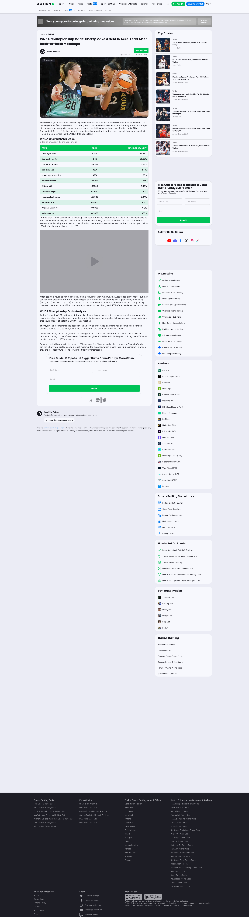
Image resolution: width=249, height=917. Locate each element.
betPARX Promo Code (180, 849)
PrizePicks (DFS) (169, 431)
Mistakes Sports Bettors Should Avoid (178, 568)
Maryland (129, 815)
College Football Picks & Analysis (93, 811)
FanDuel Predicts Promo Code (183, 819)
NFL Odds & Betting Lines (45, 804)
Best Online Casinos (166, 644)
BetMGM (166, 382)
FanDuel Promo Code (179, 841)
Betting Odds (168, 533)
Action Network (53, 51)
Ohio (127, 841)
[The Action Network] (45, 4)
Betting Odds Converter (172, 515)
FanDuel (165, 486)
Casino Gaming (168, 638)
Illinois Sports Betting (171, 299)
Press (36, 914)
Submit (94, 388)
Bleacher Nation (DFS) (171, 462)
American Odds (168, 597)
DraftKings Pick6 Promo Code (183, 860)
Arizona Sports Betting (171, 335)
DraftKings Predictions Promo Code (185, 830)
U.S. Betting (165, 273)
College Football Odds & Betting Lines (49, 811)
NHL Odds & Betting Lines (45, 826)
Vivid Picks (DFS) (169, 468)
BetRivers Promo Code (180, 856)
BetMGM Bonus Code (180, 807)
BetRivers (166, 419)
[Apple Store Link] (133, 897)
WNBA (51, 34)
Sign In (208, 4)
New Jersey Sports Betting (173, 323)
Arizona (128, 819)
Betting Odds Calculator (172, 503)
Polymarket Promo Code (181, 815)
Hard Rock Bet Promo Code (182, 852)
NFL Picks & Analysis (88, 804)
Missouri (128, 856)
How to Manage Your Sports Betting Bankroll (181, 581)
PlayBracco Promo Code (181, 879)
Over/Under (167, 616)
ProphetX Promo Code (180, 834)
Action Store (39, 910)
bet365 (165, 370)
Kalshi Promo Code (178, 822)
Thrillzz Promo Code (179, 882)
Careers (37, 906)
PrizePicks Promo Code (180, 886)
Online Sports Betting (171, 280)
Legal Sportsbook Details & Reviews (177, 550)
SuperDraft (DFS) (169, 480)
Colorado (129, 822)
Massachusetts (131, 845)
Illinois (127, 834)
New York (129, 807)
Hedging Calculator (170, 521)
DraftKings (166, 388)
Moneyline (166, 609)
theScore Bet (167, 401)
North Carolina (131, 852)
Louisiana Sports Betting (172, 292)
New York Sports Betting (172, 286)
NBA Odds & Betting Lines (45, 807)
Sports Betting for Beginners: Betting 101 (179, 556)
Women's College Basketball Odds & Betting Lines (54, 819)
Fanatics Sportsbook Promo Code (185, 804)
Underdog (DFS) (169, 425)
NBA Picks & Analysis (88, 807)
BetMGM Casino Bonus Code (170, 656)
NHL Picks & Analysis (88, 822)
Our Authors (39, 899)
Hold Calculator (168, 527)
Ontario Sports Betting (171, 353)
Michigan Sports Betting (172, 329)
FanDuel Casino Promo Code (170, 668)
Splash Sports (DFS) (170, 474)
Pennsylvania (130, 830)
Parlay (165, 628)
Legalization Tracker (133, 804)
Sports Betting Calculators (176, 496)
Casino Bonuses (164, 650)
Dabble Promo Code (179, 864)
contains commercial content (53, 428)
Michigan (128, 837)
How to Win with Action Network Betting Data (181, 574)
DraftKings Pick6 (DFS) (172, 456)
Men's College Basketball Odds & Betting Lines (53, 815)
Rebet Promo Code (179, 875)
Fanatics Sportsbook (171, 376)
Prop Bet (166, 622)
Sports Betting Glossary (172, 562)
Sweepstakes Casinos (167, 674)
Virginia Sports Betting (171, 317)
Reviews (163, 363)
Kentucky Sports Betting (172, 341)
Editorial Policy (40, 903)
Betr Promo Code (178, 871)
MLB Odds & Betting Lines (45, 822)
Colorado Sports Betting (172, 311)
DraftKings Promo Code (180, 837)
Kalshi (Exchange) (170, 413)
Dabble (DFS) (168, 437)
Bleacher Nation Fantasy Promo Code (186, 867)
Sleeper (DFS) (168, 443)
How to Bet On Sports (172, 543)
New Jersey (130, 826)
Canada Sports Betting (172, 347)
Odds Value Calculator (171, 509)
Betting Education (170, 590)
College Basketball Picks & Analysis (94, 815)
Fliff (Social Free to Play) (172, 407)
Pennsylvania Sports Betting (174, 305)
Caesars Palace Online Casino (170, 662)
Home (42, 34)
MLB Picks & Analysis (88, 819)
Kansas (128, 849)
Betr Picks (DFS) (169, 449)
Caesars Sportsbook (171, 394)
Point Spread (167, 603)
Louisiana (129, 811)
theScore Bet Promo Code (182, 845)
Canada (128, 860)
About (36, 895)
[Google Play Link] (153, 897)
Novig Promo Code (178, 826)
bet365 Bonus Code (179, 811)
